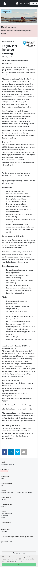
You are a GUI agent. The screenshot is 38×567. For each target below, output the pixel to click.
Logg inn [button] (34, 3)
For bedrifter (24, 3)
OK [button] (19, 564)
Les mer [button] (23, 561)
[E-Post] (24, 452)
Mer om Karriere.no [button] (19, 553)
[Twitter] (17, 452)
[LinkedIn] (11, 452)
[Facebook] (5, 452)
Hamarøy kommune (7, 464)
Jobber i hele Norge (12, 3)
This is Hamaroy (10, 183)
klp (31, 339)
